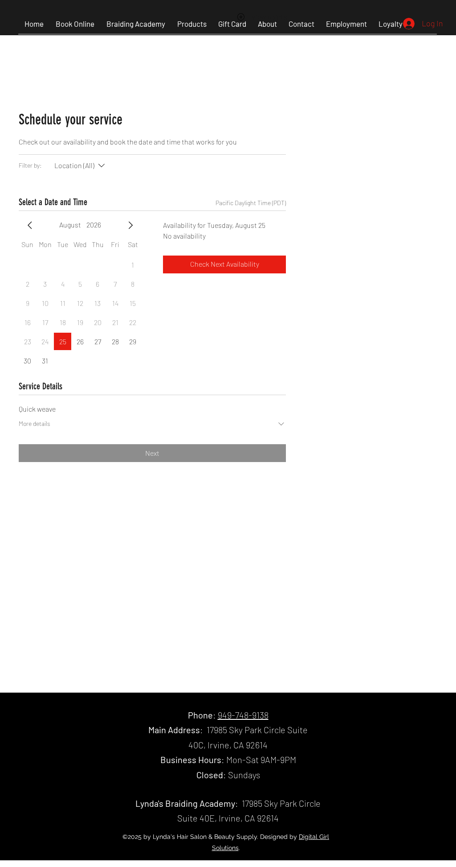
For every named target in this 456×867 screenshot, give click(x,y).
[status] (251, 202)
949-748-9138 (243, 715)
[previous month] (29, 225)
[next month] (130, 225)
